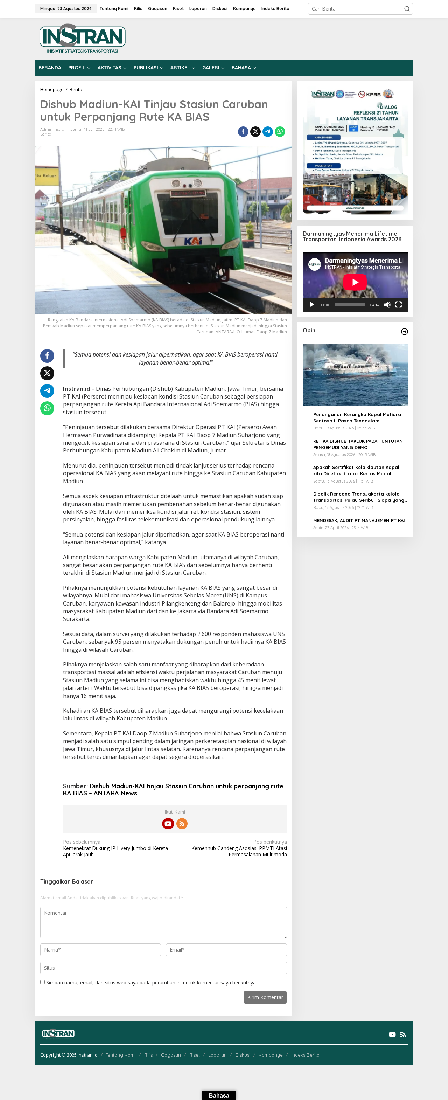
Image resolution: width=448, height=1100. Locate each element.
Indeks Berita (305, 1055)
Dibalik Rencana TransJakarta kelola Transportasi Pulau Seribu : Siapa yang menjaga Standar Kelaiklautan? (358, 497)
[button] (407, 9)
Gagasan (171, 1055)
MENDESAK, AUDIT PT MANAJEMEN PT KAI (359, 520)
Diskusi (242, 1055)
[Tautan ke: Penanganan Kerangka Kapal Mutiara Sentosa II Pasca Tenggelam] (355, 375)
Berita (45, 134)
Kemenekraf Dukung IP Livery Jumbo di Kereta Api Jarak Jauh (115, 848)
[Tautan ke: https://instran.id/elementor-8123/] (404, 331)
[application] (355, 282)
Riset (194, 1055)
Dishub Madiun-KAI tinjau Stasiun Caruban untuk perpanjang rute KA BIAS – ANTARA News (173, 789)
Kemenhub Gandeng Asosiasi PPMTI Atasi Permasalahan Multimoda (239, 848)
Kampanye (271, 1055)
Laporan (217, 1055)
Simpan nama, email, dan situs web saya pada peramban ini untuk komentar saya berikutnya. (151, 982)
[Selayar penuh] (398, 304)
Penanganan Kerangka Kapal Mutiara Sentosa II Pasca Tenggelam (357, 417)
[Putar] (311, 304)
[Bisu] (387, 304)
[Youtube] (168, 823)
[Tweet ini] (255, 131)
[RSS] (182, 823)
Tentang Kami (121, 1055)
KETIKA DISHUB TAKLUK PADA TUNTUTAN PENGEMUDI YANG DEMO (358, 444)
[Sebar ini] (243, 131)
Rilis (148, 1055)
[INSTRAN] (83, 38)
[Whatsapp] (280, 131)
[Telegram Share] (267, 131)
